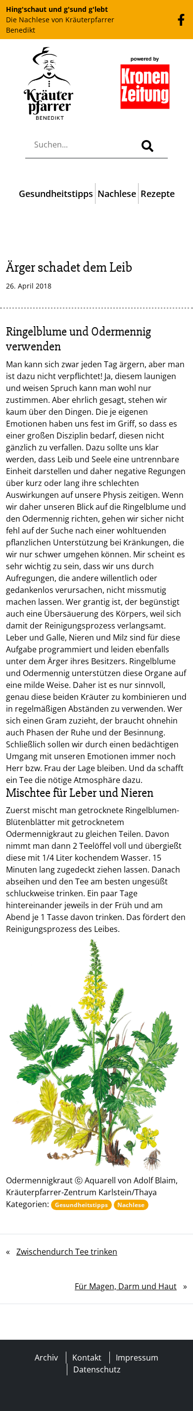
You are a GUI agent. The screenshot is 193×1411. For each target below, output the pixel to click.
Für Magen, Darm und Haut (126, 1286)
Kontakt (86, 1357)
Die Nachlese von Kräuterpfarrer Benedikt (60, 19)
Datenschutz (97, 1369)
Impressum (137, 1357)
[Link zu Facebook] (181, 19)
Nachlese (116, 193)
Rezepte (158, 193)
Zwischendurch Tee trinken (66, 1251)
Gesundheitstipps (56, 193)
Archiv (46, 1357)
